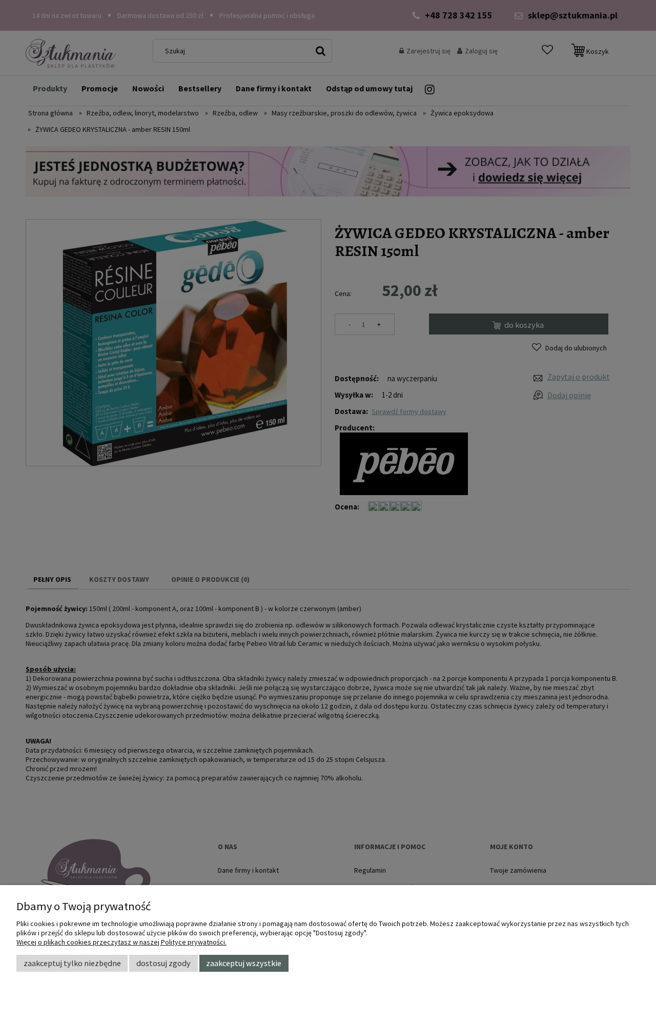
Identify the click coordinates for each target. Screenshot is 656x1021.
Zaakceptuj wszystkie (243, 963)
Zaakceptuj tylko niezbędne (72, 963)
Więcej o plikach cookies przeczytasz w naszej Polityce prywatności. (121, 942)
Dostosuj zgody (163, 963)
